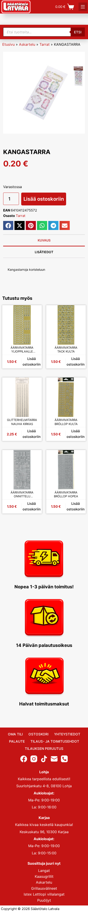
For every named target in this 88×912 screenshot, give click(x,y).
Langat (44, 870)
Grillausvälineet (44, 888)
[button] (8, 225)
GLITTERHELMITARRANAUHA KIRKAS (22, 422)
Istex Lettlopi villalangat (44, 894)
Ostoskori (38, 734)
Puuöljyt (44, 900)
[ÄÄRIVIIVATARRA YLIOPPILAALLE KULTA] (22, 325)
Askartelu (27, 44)
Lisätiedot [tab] (44, 252)
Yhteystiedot (67, 734)
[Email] (54, 758)
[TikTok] (44, 758)
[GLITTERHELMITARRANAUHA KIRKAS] (22, 397)
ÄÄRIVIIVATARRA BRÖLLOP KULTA (66, 422)
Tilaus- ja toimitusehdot (54, 741)
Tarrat (44, 44)
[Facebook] (23, 758)
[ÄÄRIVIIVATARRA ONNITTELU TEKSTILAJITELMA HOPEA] (22, 469)
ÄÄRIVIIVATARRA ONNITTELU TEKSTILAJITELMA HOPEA (22, 494)
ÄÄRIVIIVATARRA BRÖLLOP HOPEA (66, 494)
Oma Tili (15, 734)
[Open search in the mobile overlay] (44, 31)
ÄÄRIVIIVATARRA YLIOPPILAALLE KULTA (22, 350)
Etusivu (8, 44)
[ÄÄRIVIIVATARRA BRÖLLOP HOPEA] (66, 469)
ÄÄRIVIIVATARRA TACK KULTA (66, 349)
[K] (83, 6)
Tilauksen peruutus (44, 748)
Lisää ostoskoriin (43, 199)
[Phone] (64, 758)
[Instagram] (33, 758)
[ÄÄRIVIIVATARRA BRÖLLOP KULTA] (66, 397)
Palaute (17, 741)
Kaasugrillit (44, 876)
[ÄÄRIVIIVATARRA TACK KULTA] (66, 325)
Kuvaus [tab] (44, 240)
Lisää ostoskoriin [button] (32, 361)
